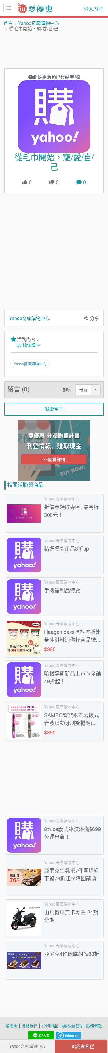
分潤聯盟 (50, 1026)
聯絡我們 (30, 1026)
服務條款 (94, 1026)
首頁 (8, 23)
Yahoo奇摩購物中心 (38, 23)
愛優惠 (11, 1026)
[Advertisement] (54, 49)
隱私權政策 (72, 1026)
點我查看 (81, 1046)
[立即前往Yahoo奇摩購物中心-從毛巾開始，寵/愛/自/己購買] (54, 116)
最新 (83, 389)
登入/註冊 (94, 9)
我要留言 (54, 409)
